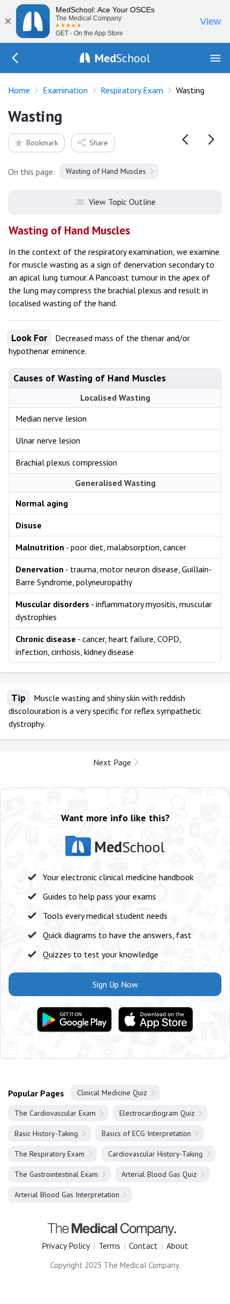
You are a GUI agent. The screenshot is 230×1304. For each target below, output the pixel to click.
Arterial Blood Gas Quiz (159, 1174)
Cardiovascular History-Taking (155, 1154)
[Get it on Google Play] (74, 1020)
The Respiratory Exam (49, 1154)
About (177, 1245)
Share (98, 143)
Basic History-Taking (46, 1133)
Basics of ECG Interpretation (146, 1133)
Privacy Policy (66, 1245)
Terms (109, 1245)
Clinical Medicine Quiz (112, 1092)
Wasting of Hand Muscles (106, 171)
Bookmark (42, 143)
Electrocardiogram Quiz (157, 1113)
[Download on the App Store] (155, 1020)
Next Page (112, 762)
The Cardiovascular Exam (55, 1113)
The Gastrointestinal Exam (56, 1174)
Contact (143, 1245)
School (122, 57)
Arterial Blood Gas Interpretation (66, 1194)
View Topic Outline (122, 201)
